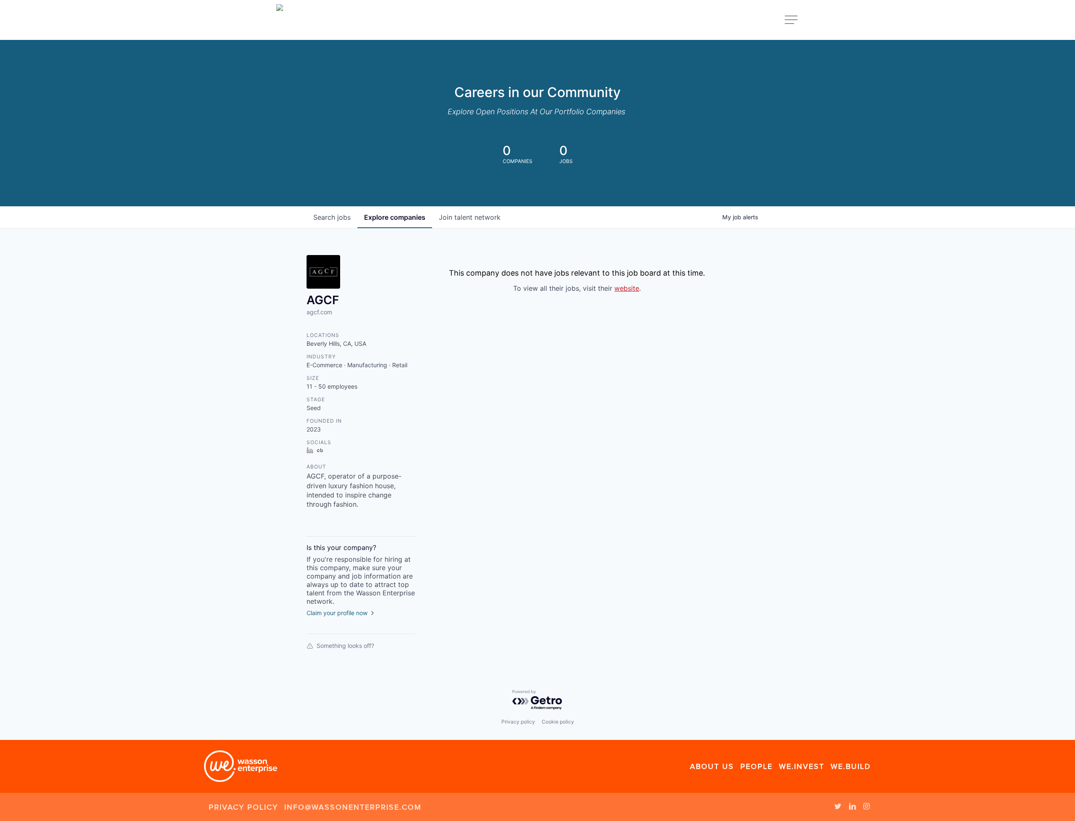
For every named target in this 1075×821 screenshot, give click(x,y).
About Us (712, 766)
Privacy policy (518, 721)
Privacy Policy (243, 807)
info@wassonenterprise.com (353, 807)
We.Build (851, 766)
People (756, 766)
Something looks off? (345, 645)
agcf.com (319, 312)
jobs (332, 217)
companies (394, 217)
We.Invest (801, 766)
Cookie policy (558, 721)
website (626, 288)
